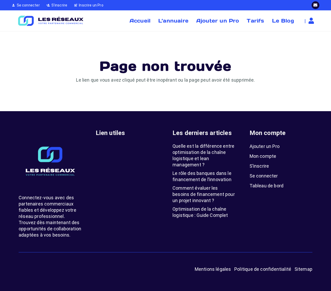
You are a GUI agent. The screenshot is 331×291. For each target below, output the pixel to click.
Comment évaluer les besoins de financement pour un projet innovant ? (203, 194)
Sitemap (303, 269)
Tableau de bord (267, 185)
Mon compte (263, 156)
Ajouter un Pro (265, 146)
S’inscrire (259, 166)
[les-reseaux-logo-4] (50, 21)
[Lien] (313, 20)
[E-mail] (315, 5)
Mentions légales (213, 269)
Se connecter (264, 176)
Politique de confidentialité (262, 269)
